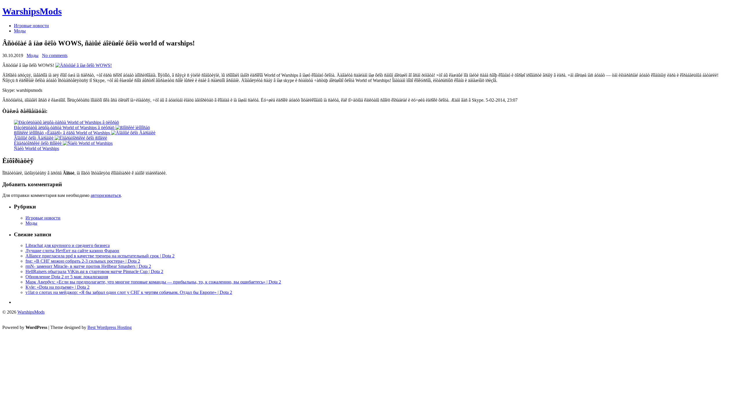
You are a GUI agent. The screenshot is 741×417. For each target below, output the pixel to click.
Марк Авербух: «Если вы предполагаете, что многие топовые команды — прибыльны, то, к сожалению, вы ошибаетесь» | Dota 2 (153, 281)
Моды (20, 30)
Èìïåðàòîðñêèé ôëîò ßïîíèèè (38, 143)
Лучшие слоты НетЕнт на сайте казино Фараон (72, 250)
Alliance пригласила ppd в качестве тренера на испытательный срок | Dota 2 (100, 255)
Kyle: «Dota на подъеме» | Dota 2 (57, 287)
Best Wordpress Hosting (109, 327)
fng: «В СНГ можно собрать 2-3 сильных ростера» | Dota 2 (82, 261)
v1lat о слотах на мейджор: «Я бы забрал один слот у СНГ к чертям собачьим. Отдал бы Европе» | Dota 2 (128, 292)
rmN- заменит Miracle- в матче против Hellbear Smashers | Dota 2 (88, 266)
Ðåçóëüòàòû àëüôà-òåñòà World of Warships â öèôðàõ (64, 127)
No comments (54, 55)
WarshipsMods (32, 11)
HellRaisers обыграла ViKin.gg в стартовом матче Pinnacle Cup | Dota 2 (94, 271)
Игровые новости (31, 25)
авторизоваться (106, 195)
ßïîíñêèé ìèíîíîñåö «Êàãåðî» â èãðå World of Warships (62, 132)
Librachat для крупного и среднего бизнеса (67, 245)
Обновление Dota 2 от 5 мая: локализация (66, 276)
